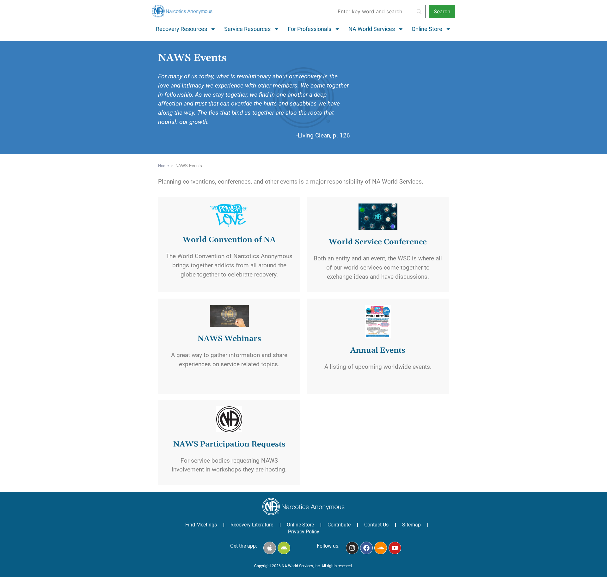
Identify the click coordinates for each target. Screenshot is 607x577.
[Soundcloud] (380, 548)
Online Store (427, 29)
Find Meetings (201, 525)
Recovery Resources (181, 29)
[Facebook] (366, 548)
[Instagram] (352, 548)
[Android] (284, 548)
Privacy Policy (303, 532)
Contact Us (376, 525)
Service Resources (247, 29)
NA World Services (371, 29)
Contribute (339, 525)
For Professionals (309, 29)
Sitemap (411, 525)
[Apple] (269, 548)
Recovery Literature (251, 525)
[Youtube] (395, 548)
